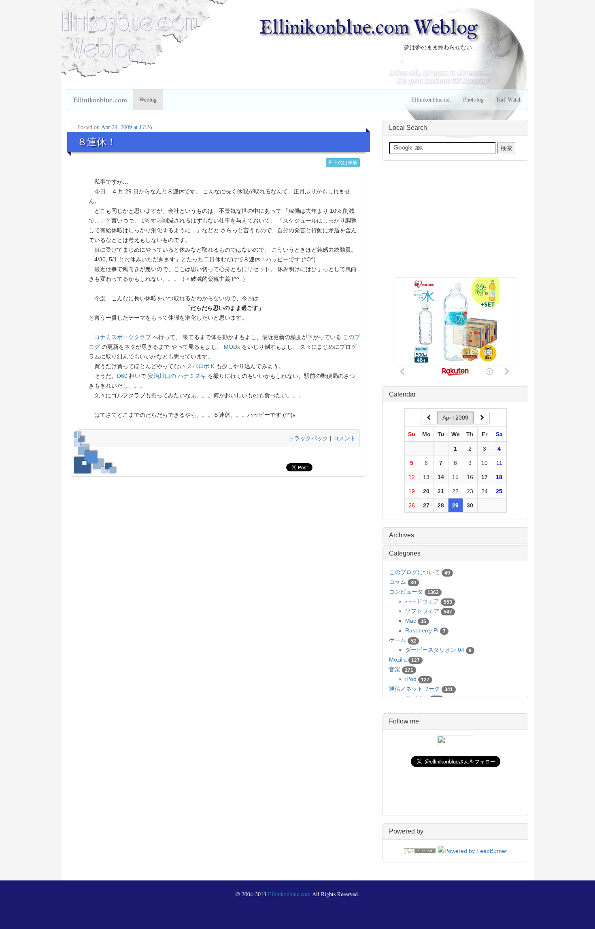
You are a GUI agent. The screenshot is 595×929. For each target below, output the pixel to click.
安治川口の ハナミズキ (177, 376)
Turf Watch (509, 99)
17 (484, 477)
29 (455, 505)
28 (441, 505)
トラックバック (308, 438)
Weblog (148, 99)
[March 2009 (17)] (429, 417)
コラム (397, 582)
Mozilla (398, 659)
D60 (122, 376)
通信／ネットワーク (414, 688)
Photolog (473, 99)
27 (426, 505)
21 (441, 491)
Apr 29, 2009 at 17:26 (126, 127)
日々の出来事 (342, 162)
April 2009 (455, 417)
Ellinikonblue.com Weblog (368, 28)
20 (426, 491)
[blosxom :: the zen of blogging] (420, 850)
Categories (405, 553)
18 (499, 477)
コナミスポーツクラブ (122, 337)
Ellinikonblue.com (100, 99)
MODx (232, 347)
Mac (410, 620)
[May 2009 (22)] (482, 417)
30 (470, 505)
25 (499, 491)
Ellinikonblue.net (431, 99)
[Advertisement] (455, 219)
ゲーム (397, 640)
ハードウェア (422, 601)
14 (441, 477)
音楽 (394, 669)
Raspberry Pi (421, 630)
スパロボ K (201, 366)
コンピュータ (406, 591)
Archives (401, 535)
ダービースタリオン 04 (434, 650)
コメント (344, 438)
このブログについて (414, 572)
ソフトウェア (422, 611)
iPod (410, 679)
